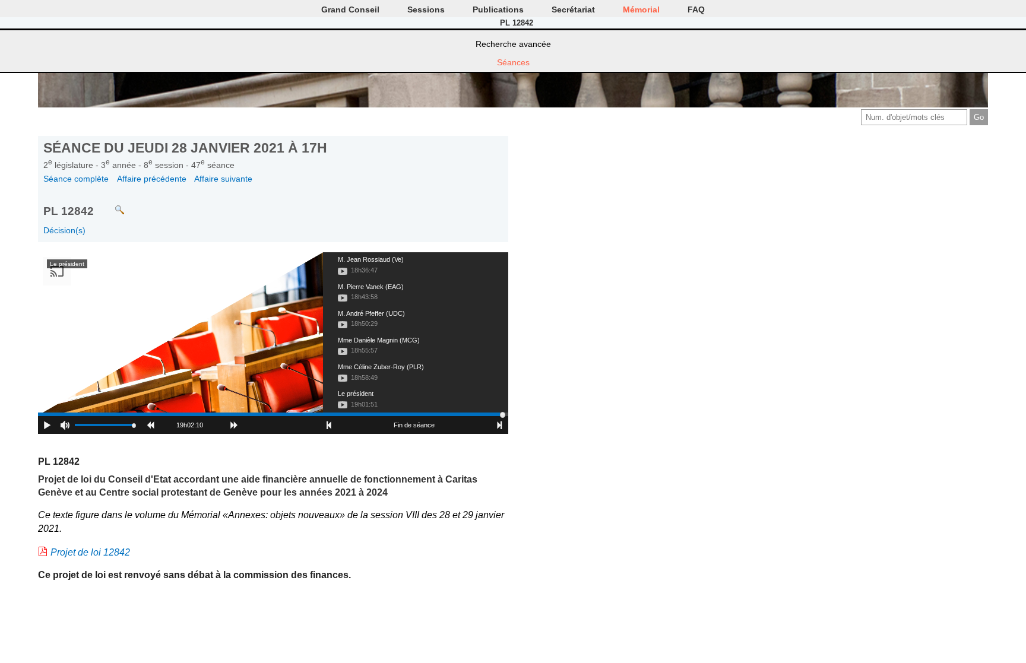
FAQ (696, 9)
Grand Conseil (350, 9)
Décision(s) (64, 230)
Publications (498, 9)
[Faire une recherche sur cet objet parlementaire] (111, 204)
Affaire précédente (151, 178)
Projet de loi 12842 (90, 552)
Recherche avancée (513, 44)
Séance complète (76, 178)
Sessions (426, 9)
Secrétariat (573, 9)
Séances (513, 62)
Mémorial (641, 9)
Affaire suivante (223, 178)
